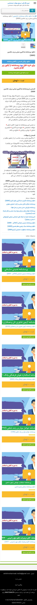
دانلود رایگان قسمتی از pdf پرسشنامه (18, 61)
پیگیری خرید (18, 585)
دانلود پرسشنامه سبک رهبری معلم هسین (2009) (21, 226)
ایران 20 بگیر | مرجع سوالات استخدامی (18, 3)
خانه (34, 16)
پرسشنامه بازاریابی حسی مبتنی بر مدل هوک (23, 207)
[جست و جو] (32, 10)
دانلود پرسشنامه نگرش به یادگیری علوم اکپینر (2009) (20, 201)
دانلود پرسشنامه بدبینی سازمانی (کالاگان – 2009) (21, 223)
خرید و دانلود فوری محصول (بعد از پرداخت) (18, 73)
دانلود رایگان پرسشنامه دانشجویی (22, 16)
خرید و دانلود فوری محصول (28, 284)
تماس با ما (18, 579)
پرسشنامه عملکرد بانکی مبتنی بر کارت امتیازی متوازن (20, 204)
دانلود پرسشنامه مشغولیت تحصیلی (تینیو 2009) (21, 230)
